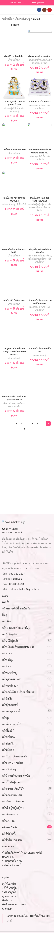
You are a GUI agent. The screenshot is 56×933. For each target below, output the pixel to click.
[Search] (8, 10)
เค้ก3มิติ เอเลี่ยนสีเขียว (14, 56)
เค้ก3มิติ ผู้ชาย (9, 634)
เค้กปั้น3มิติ (21, 204)
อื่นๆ (4, 614)
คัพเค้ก (5, 602)
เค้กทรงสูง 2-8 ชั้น (12, 108)
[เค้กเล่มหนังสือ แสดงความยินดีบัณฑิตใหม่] (40, 286)
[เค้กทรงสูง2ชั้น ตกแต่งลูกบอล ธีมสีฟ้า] (14, 87)
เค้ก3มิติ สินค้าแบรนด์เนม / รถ (18, 647)
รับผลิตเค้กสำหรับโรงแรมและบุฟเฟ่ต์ (22, 853)
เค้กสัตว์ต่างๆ (9, 769)
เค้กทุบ (5, 717)
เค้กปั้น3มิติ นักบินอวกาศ (14, 300)
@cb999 (40, 3)
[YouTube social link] (49, 10)
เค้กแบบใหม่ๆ (22, 19)
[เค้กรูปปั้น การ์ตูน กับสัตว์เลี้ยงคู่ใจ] (40, 235)
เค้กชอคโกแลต (10, 685)
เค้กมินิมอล (8, 750)
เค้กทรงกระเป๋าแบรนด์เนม (39, 56)
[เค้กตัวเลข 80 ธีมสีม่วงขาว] (40, 87)
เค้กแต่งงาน (8, 820)
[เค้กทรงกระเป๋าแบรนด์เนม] (40, 42)
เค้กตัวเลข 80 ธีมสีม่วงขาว (39, 101)
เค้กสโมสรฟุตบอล (11, 782)
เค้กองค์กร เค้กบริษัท (13, 788)
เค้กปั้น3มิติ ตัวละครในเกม (14, 149)
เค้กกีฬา (6, 666)
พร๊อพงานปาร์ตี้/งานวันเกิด (16, 608)
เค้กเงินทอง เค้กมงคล (13, 801)
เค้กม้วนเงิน (8, 743)
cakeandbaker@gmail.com (25, 589)
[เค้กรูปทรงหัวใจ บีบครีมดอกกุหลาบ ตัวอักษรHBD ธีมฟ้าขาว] (14, 334)
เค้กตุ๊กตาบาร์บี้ (10, 705)
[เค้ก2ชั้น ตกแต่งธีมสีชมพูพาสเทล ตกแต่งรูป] (40, 135)
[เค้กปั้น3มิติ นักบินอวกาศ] (14, 286)
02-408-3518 (16, 584)
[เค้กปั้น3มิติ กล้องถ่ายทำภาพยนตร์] (14, 183)
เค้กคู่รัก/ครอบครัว (11, 679)
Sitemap (7, 908)
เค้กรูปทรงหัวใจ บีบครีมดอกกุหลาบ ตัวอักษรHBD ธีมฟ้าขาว (14, 351)
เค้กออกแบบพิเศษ (37, 105)
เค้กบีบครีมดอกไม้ (11, 724)
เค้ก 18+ (6, 621)
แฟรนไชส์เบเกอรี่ (11, 865)
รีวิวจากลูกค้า (9, 892)
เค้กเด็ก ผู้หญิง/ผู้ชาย (37, 204)
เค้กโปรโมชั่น (9, 833)
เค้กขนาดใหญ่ (9, 673)
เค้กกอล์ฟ (7, 653)
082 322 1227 (19, 3)
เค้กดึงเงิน (7, 698)
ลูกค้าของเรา (9, 896)
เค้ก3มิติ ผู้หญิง (10, 640)
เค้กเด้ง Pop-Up (10, 814)
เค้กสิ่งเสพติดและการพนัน (16, 775)
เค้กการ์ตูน (7, 660)
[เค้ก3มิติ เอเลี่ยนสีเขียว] (14, 42)
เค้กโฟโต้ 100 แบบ (12, 840)
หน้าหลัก (7, 19)
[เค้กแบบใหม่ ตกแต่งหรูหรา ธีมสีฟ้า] (14, 235)
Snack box (8, 857)
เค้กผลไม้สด (8, 737)
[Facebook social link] (39, 10)
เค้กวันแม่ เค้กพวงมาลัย (14, 756)
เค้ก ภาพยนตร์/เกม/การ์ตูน (39, 255)
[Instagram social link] (44, 10)
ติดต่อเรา (7, 900)
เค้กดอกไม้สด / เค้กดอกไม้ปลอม (19, 692)
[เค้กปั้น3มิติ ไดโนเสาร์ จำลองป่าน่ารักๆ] (40, 183)
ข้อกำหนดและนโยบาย (14, 904)
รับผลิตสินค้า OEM (12, 861)
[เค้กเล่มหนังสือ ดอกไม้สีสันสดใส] (40, 334)
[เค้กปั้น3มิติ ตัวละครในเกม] (14, 135)
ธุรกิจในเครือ (9, 883)
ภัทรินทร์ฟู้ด (10, 888)
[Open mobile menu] (3, 10)
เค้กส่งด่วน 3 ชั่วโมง (12, 763)
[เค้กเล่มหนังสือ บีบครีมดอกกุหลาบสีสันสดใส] (14, 382)
